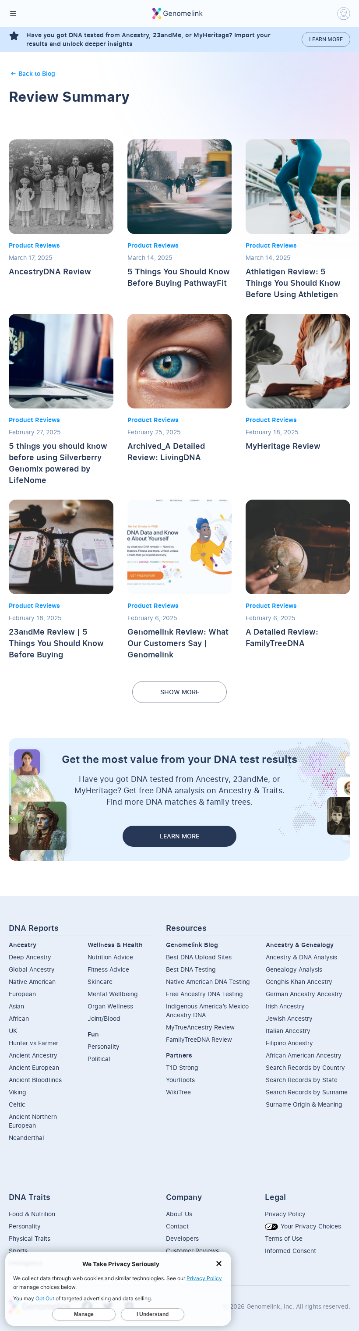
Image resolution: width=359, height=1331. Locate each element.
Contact (177, 1226)
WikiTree (178, 1092)
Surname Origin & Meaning (304, 1104)
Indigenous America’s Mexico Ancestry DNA (207, 1010)
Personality (104, 1046)
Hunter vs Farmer (33, 1043)
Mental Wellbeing (113, 994)
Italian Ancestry (288, 1030)
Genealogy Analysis (294, 969)
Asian (16, 1006)
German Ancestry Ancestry (304, 994)
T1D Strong (182, 1067)
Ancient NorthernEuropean (33, 1120)
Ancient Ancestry (33, 1055)
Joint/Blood (104, 1018)
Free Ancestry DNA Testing (204, 994)
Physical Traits (29, 1238)
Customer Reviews (192, 1250)
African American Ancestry (303, 1055)
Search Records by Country (305, 1067)
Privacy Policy (285, 1214)
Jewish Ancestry (289, 1018)
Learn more (326, 39)
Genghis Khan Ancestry (299, 981)
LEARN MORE (179, 836)
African (19, 1018)
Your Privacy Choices (310, 1226)
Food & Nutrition (32, 1214)
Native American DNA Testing (208, 981)
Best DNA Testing (191, 969)
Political (99, 1058)
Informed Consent (290, 1250)
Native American (32, 981)
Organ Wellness (110, 1006)
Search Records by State (302, 1079)
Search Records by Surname (307, 1092)
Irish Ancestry (285, 1006)
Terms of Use (284, 1238)
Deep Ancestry (30, 957)
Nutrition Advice (110, 957)
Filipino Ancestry (289, 1043)
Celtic (17, 1104)
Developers (182, 1238)
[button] (13, 13)
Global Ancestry (32, 969)
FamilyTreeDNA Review (199, 1039)
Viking (17, 1092)
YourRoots (180, 1079)
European (22, 994)
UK (13, 1030)
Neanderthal (26, 1137)
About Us (179, 1214)
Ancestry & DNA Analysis (301, 957)
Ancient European (34, 1067)
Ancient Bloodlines (35, 1079)
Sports (18, 1250)
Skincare (100, 981)
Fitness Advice (108, 969)
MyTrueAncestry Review (200, 1027)
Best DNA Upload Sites (199, 957)
